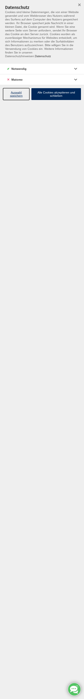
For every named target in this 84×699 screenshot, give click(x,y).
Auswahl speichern (16, 94)
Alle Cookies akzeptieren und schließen (56, 94)
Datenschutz (43, 56)
